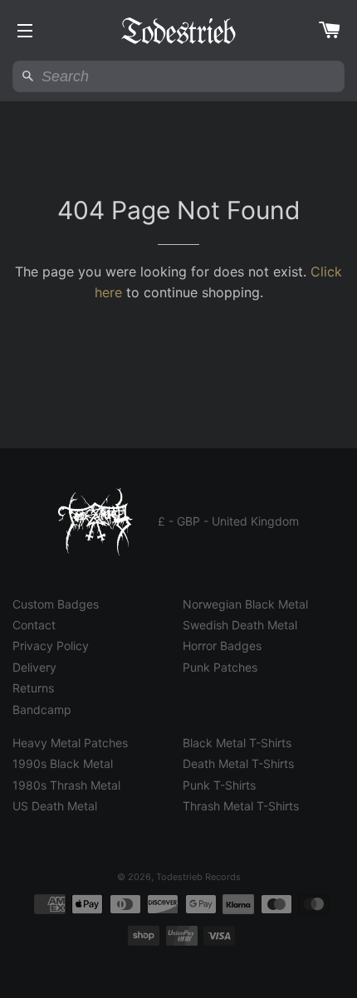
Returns (33, 688)
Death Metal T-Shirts (238, 763)
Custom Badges (55, 604)
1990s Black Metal (62, 763)
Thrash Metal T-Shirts (241, 806)
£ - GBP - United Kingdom (228, 521)
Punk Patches (220, 667)
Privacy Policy (50, 645)
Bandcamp (41, 709)
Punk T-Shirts (219, 785)
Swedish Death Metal (240, 625)
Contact (34, 625)
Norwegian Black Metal (245, 604)
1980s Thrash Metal (66, 785)
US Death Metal (54, 806)
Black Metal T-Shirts (237, 743)
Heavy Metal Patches (70, 743)
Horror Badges (222, 645)
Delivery (34, 667)
